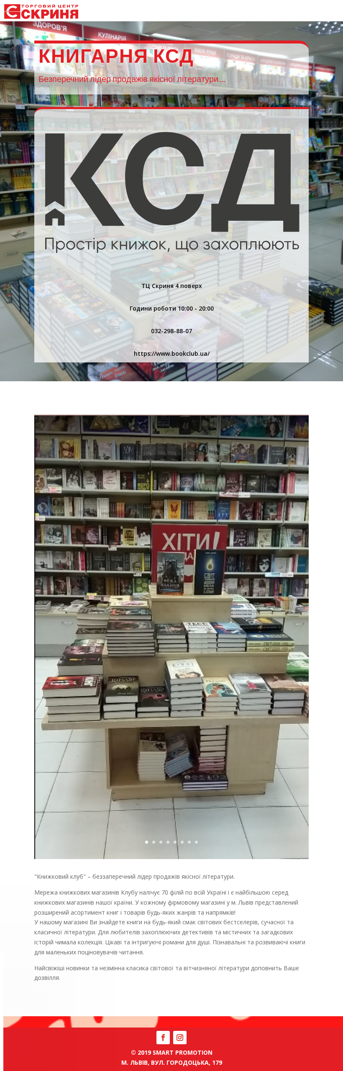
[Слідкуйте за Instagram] (180, 1037)
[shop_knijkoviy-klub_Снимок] (171, 859)
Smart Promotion (182, 1052)
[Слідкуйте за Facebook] (163, 1037)
